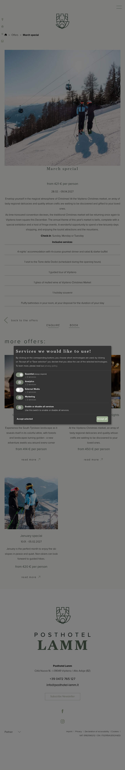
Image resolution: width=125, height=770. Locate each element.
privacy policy (51, 365)
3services (30, 377)
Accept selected (25, 419)
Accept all (102, 419)
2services (30, 384)
